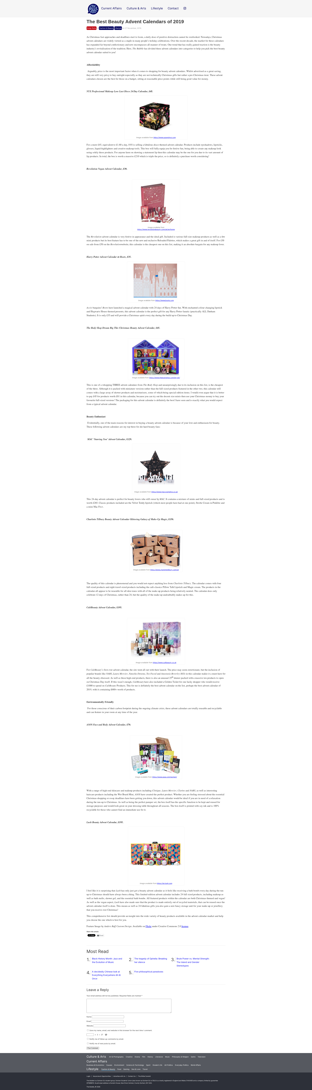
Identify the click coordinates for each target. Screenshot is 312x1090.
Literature (159, 1057)
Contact (173, 8)
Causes (109, 1065)
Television (201, 1057)
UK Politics (168, 1065)
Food (119, 1069)
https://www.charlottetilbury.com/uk (164, 570)
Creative (129, 1057)
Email (89, 1021)
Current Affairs (97, 1061)
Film (143, 1057)
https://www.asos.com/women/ (164, 777)
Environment (119, 1065)
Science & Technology (135, 1065)
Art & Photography (116, 1057)
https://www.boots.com (164, 300)
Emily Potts (91, 28)
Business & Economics (95, 1065)
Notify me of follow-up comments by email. (106, 1039)
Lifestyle (118, 28)
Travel (145, 1069)
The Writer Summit (144, 1076)
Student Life (157, 1065)
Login (88, 1076)
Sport (148, 1065)
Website (90, 1026)
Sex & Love (136, 1069)
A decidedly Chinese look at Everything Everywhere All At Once (106, 975)
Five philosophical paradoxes (148, 971)
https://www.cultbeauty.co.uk (164, 662)
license (184, 926)
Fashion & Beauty (106, 28)
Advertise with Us (119, 1076)
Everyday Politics (182, 1065)
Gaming (126, 1069)
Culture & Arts (96, 1056)
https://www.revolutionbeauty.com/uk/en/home (156, 229)
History (150, 1057)
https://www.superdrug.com (164, 137)
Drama (137, 1057)
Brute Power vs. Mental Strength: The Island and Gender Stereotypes (193, 962)
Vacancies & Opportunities (102, 1076)
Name (89, 1017)
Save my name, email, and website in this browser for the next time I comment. (120, 1030)
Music (167, 1057)
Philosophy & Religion (180, 1057)
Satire (193, 1057)
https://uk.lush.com (164, 883)
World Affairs (196, 1065)
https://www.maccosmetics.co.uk (164, 492)
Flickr (149, 926)
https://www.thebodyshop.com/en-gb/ (164, 378)
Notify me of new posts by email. (102, 1043)
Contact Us (132, 1076)
